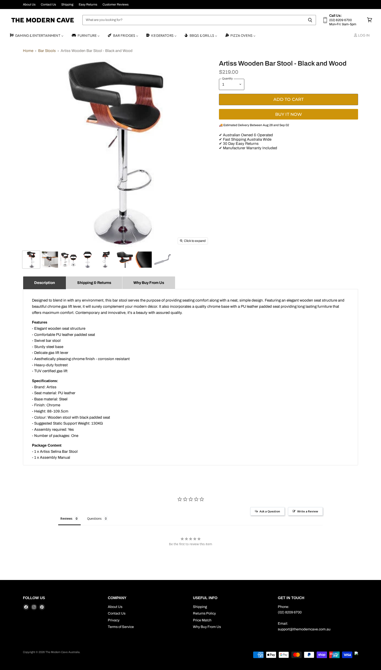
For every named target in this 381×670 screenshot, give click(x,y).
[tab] (44, 282)
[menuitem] (36, 35)
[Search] (310, 20)
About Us (29, 4)
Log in (363, 35)
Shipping (67, 4)
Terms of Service (121, 627)
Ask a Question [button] (270, 511)
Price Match (202, 620)
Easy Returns (88, 4)
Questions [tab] (94, 518)
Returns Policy (204, 613)
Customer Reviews (116, 4)
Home (28, 51)
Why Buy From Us (207, 627)
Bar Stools (47, 51)
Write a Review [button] (307, 511)
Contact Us (48, 4)
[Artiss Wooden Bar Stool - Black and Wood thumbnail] (31, 259)
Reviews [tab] (66, 518)
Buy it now (288, 114)
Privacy (114, 620)
